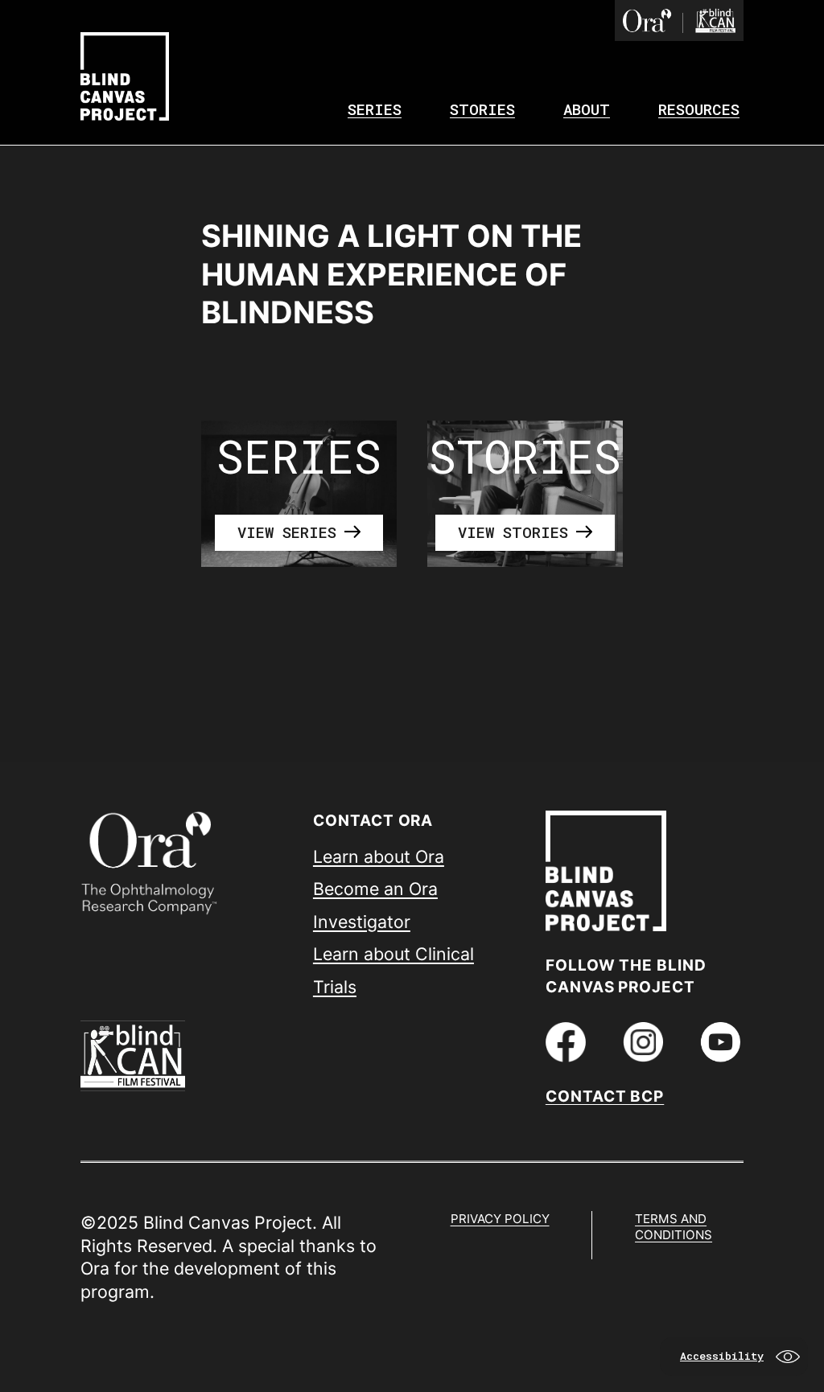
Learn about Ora (378, 856)
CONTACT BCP (605, 1096)
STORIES (482, 109)
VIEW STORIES (513, 532)
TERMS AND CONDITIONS (673, 1227)
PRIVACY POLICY (500, 1218)
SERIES (375, 109)
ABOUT (586, 109)
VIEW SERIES (286, 532)
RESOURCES (699, 109)
